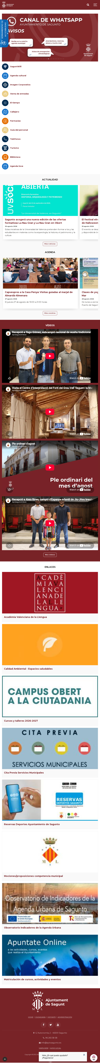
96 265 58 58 (51, 1038)
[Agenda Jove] (5, 166)
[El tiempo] (5, 103)
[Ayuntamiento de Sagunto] (8, 5)
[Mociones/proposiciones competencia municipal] (50, 851)
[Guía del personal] (5, 130)
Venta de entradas (19, 94)
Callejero (14, 112)
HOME (30, 1017)
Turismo (14, 148)
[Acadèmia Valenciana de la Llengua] (50, 593)
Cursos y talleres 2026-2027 (21, 720)
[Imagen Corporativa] (5, 85)
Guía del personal (19, 130)
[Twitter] (51, 1025)
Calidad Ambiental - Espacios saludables (28, 668)
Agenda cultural (18, 75)
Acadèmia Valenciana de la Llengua (25, 617)
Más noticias (50, 244)
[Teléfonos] (5, 139)
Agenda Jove (16, 166)
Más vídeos (50, 555)
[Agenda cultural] (5, 75)
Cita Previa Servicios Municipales (24, 772)
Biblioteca (15, 157)
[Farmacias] (5, 121)
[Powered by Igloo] (50, 1062)
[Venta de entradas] (5, 94)
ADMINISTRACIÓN (65, 1017)
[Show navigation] (95, 5)
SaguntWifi (15, 66)
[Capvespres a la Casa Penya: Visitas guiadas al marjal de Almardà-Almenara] (40, 284)
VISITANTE (52, 1017)
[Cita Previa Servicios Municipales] (50, 748)
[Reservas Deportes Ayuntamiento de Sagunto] (50, 800)
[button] (36, 58)
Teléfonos (15, 139)
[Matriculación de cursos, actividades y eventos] (50, 955)
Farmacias (15, 121)
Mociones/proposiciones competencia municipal (33, 876)
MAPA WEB (43, 1048)
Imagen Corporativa (20, 85)
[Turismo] (5, 148)
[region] (50, 37)
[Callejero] (5, 112)
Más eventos (49, 313)
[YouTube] (58, 1025)
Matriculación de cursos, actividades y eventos (32, 979)
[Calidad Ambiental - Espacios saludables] (50, 644)
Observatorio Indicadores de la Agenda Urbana (32, 927)
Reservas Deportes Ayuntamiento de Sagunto (32, 824)
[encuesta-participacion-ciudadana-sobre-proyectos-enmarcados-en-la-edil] (50, 37)
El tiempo (15, 103)
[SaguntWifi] (5, 66)
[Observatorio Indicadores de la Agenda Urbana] (50, 903)
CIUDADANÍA (40, 1017)
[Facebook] (43, 1025)
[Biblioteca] (5, 157)
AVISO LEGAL (55, 1048)
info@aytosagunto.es (51, 1043)
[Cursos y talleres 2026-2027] (50, 696)
